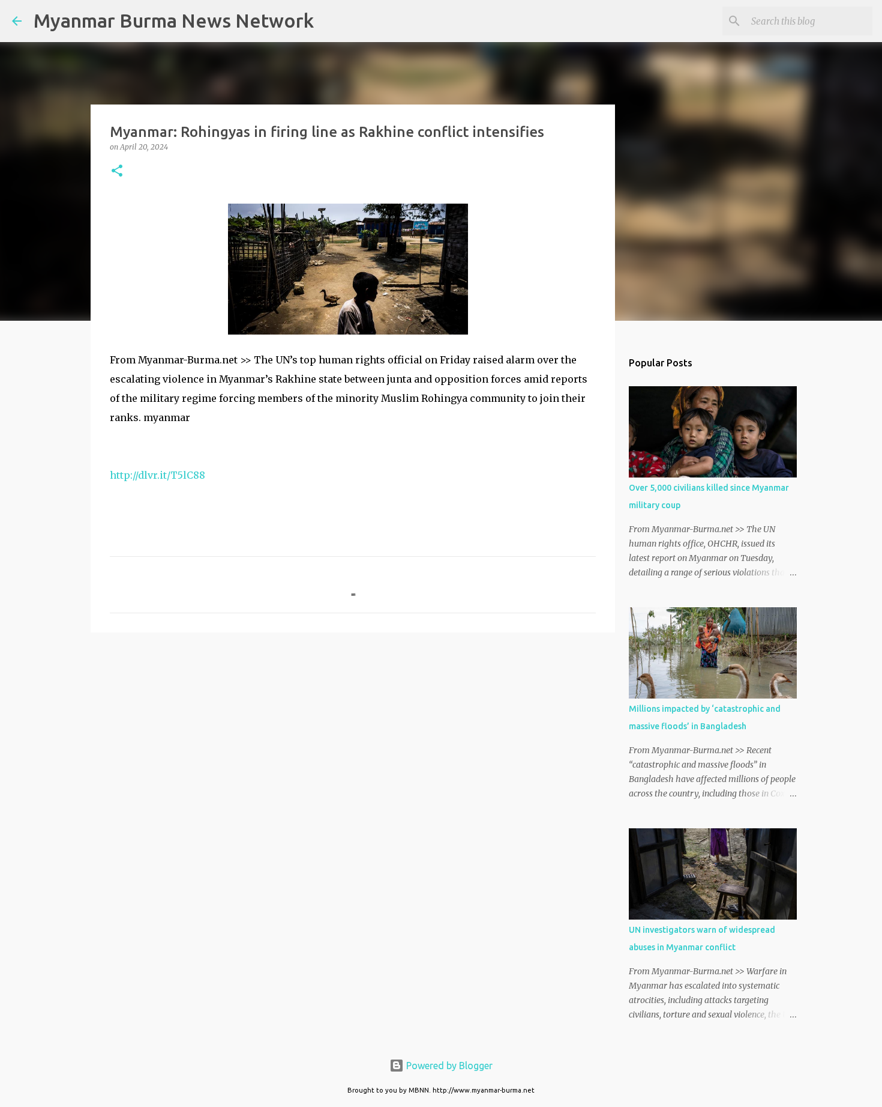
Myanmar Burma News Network (174, 20)
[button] (117, 171)
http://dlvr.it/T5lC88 (157, 475)
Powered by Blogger (448, 1065)
